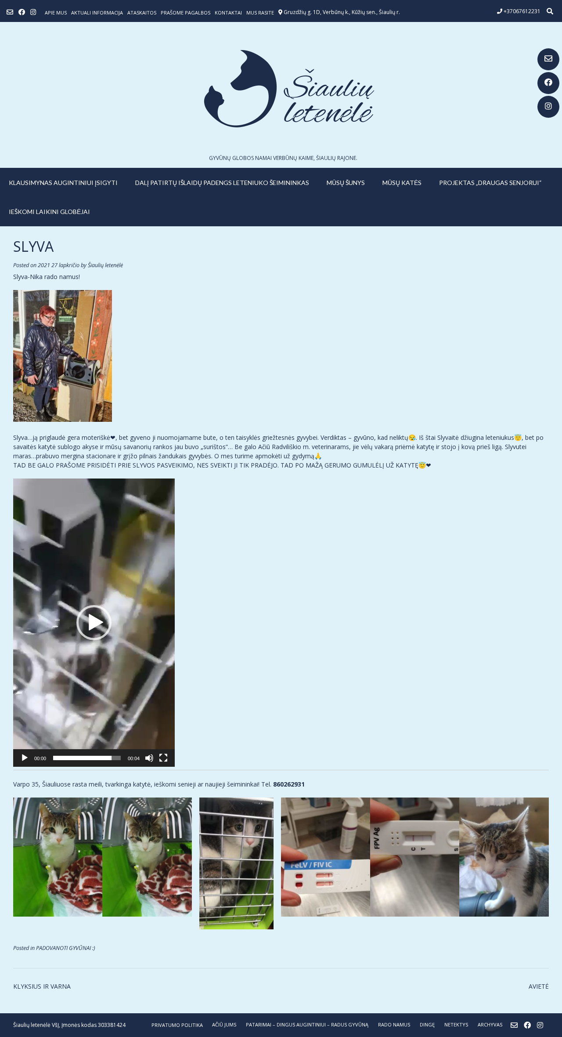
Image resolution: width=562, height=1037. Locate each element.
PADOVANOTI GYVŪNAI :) (65, 948)
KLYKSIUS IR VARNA (42, 986)
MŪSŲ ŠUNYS (346, 182)
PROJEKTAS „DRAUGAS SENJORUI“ (490, 182)
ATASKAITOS (141, 12)
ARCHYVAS (490, 1024)
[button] (94, 622)
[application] (94, 623)
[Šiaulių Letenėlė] (281, 88)
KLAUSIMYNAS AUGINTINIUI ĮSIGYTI (63, 182)
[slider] (87, 758)
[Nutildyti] (149, 758)
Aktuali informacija (97, 12)
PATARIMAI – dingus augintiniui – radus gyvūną (307, 1024)
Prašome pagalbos (185, 12)
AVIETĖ (539, 986)
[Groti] (24, 758)
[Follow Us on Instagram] (548, 107)
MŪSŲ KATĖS (402, 182)
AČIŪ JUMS (224, 1024)
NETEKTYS (456, 1024)
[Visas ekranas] (163, 758)
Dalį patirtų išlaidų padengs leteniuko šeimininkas (222, 182)
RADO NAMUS (394, 1024)
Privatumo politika (177, 1025)
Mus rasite (260, 12)
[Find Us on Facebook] (548, 83)
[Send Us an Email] (548, 59)
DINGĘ (427, 1024)
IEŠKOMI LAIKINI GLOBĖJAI (49, 211)
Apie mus (56, 12)
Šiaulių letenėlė (105, 265)
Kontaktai (228, 12)
